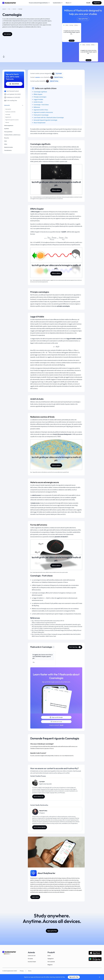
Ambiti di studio (38, 102)
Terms (29, 971)
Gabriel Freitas (58, 77)
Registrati (97, 3)
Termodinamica (7, 150)
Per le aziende (51, 961)
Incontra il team (32, 961)
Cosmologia (7, 114)
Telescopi (7, 122)
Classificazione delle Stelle (10, 112)
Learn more (35, 897)
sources (37, 77)
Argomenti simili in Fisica (41, 110)
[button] (4, 56)
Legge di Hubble (38, 99)
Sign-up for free (52, 931)
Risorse (68, 3)
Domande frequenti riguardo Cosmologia (45, 120)
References (37, 107)
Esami (49, 955)
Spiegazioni (51, 958)
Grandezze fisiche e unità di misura (12, 135)
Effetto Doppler (38, 94)
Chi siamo (30, 958)
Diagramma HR (8, 117)
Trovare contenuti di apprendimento (38, 3)
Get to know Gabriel (39, 827)
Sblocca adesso (56, 190)
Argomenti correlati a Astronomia (43, 112)
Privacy (22, 971)
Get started (7, 34)
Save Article (15, 84)
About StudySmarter (39, 123)
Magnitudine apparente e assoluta (12, 119)
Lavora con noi (31, 955)
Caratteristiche (57, 3)
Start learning (73, 647)
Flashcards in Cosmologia (41, 115)
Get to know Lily (38, 797)
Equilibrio (6, 128)
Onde (5, 141)
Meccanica (6, 138)
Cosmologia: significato (40, 92)
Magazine (50, 965)
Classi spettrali (8, 109)
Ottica (5, 144)
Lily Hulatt (59, 73)
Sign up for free (83, 19)
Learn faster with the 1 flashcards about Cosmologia (49, 118)
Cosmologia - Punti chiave (41, 105)
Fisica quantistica (8, 132)
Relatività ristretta (8, 147)
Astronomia (7, 105)
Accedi (88, 3)
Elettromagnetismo (8, 125)
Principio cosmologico (40, 97)
